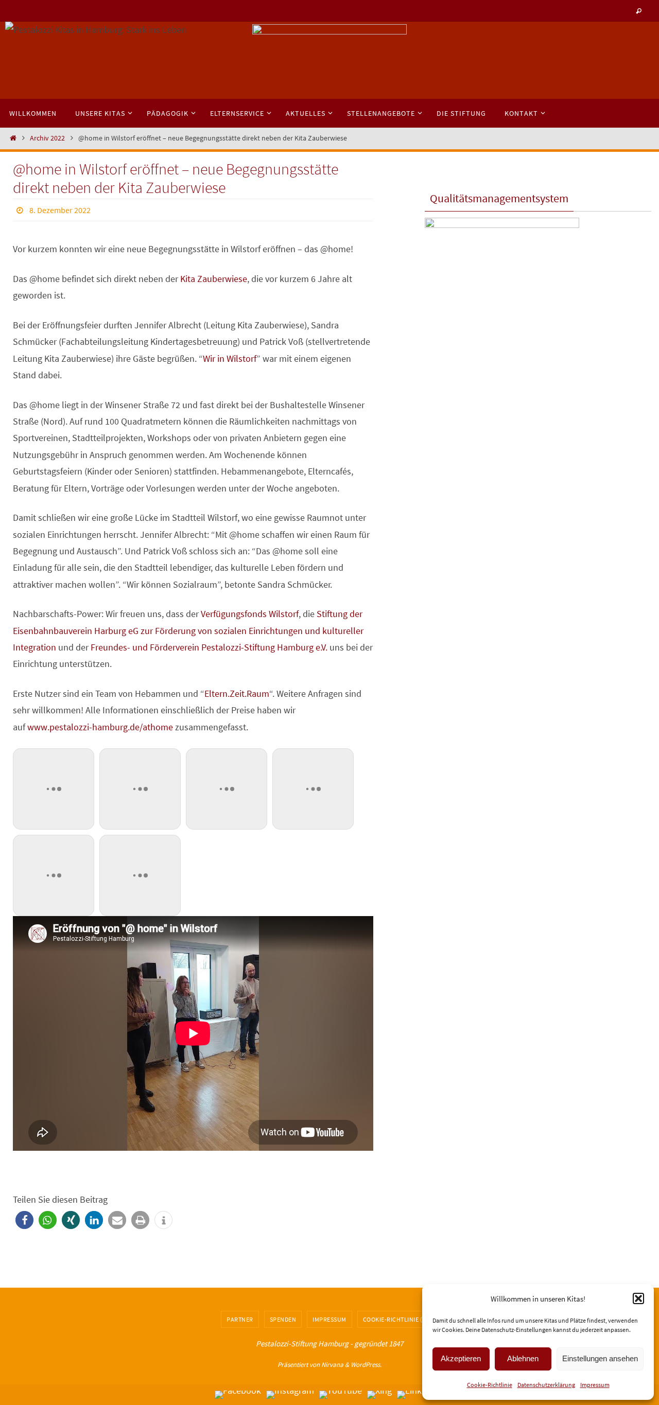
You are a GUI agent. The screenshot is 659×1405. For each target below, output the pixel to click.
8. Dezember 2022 (60, 210)
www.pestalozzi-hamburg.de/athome (100, 727)
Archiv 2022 (47, 138)
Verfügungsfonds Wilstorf (250, 614)
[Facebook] (238, 1395)
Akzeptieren (461, 1358)
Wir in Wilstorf (229, 358)
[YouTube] (340, 1395)
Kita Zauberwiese (213, 279)
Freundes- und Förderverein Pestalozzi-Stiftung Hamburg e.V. (209, 647)
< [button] (265, 57)
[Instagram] (290, 1395)
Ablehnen (523, 1358)
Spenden (283, 1319)
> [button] (394, 57)
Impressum (595, 1385)
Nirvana (332, 1364)
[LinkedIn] (418, 1395)
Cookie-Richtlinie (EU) (397, 1319)
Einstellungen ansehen (600, 1358)
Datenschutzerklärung (546, 1385)
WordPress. (366, 1364)
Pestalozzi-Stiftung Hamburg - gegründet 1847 (329, 1343)
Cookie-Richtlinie (489, 1385)
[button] (638, 1298)
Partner (240, 1319)
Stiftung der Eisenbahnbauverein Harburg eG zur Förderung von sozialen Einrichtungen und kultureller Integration (188, 630)
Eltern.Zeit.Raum (236, 693)
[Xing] (379, 1395)
